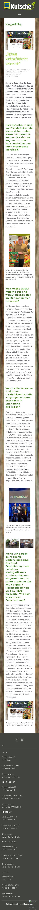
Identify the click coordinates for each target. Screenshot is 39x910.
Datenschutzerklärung (14, 904)
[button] (19, 14)
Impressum (28, 904)
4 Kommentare (12, 76)
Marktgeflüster (13, 74)
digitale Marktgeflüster (21, 605)
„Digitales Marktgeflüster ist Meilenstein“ (17, 59)
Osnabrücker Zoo (20, 469)
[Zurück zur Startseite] (19, 5)
